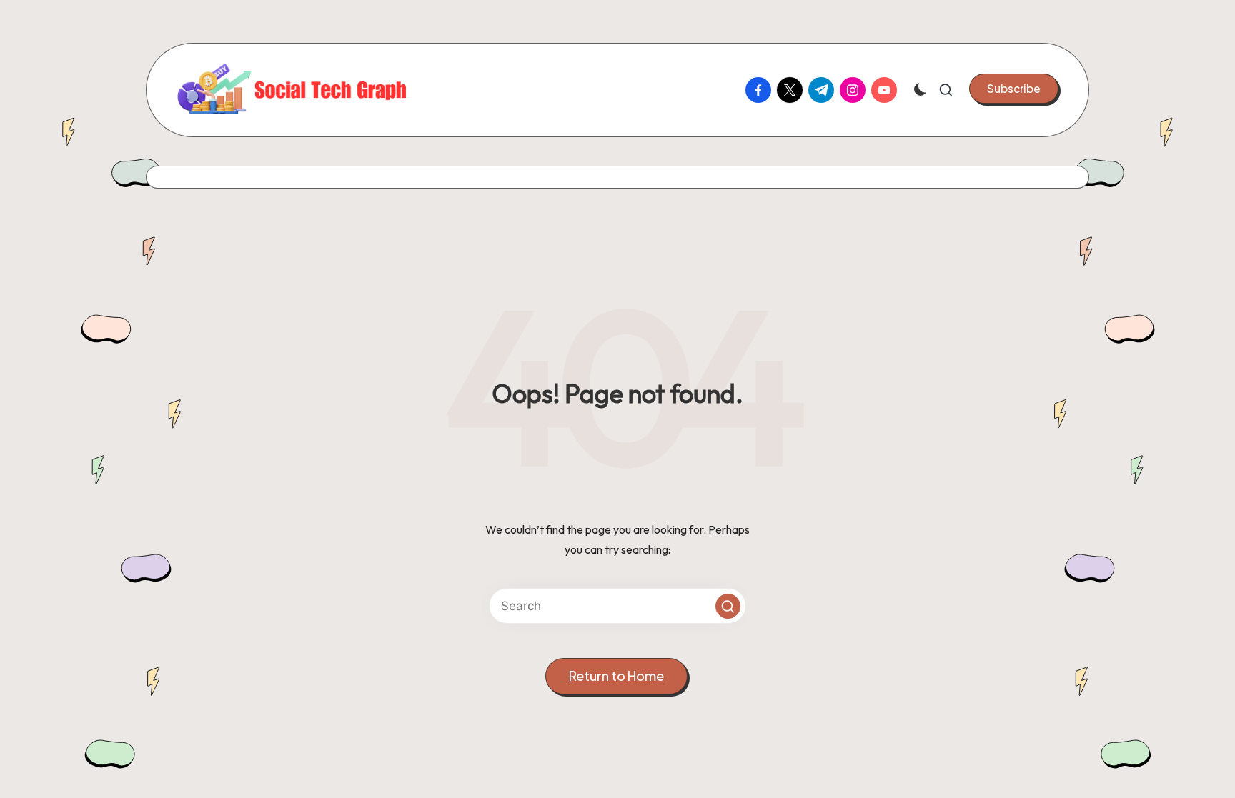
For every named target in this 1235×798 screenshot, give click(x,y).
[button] (1013, 89)
